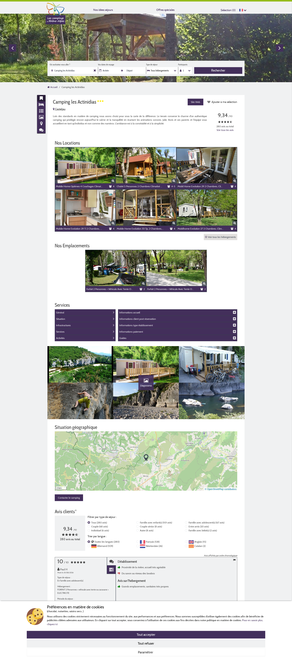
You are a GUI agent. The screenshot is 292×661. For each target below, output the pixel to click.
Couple (99, 526)
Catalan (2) (200, 545)
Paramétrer (146, 652)
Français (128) (153, 541)
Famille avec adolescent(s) (206, 522)
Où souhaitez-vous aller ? (60, 64)
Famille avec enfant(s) (156, 522)
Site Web (195, 101)
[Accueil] (55, 8)
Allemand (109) (105, 545)
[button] (146, 457)
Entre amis (199, 526)
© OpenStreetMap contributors (220, 489)
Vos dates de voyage (106, 64)
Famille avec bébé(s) (203, 530)
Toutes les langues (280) (106, 541)
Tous (99, 522)
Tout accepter (146, 634)
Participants (182, 64)
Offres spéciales (165, 10)
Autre (146, 530)
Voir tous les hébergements (222, 236)
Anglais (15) (200, 541)
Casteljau (59, 109)
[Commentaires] (111, 561)
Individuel (100, 530)
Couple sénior (151, 526)
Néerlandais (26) (154, 545)
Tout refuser (146, 643)
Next (279, 48)
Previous (12, 48)
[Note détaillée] (111, 570)
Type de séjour (152, 64)
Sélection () (228, 10)
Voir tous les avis (225, 129)
